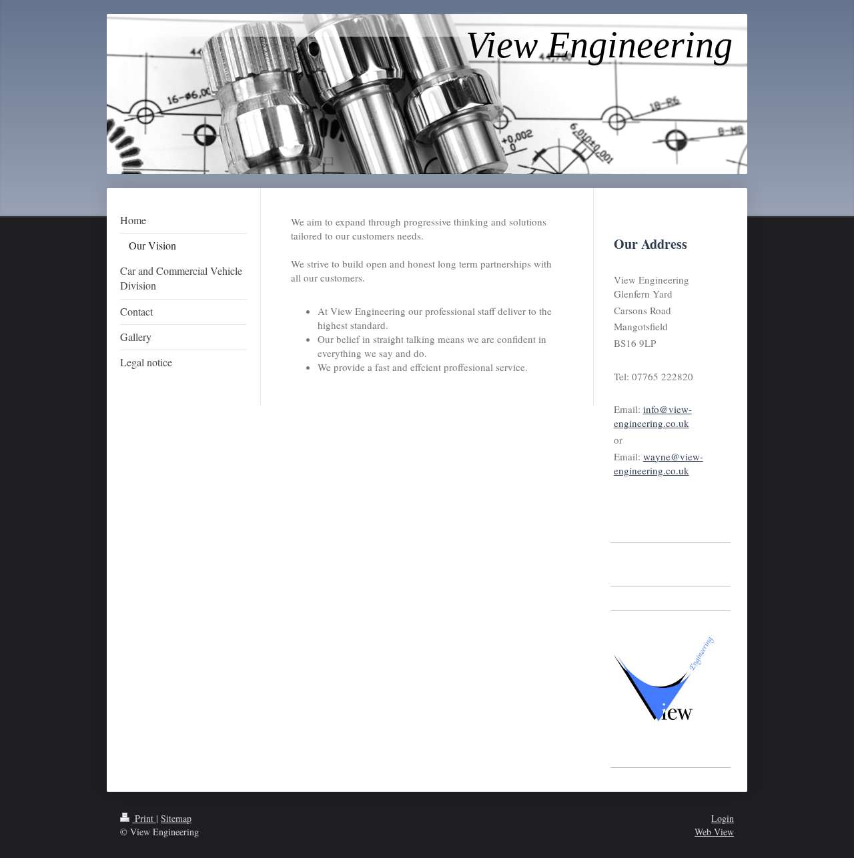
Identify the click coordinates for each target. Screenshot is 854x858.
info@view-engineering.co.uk (653, 416)
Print (144, 818)
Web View (714, 831)
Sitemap (176, 818)
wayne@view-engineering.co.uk (658, 463)
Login (722, 818)
